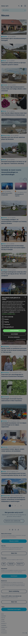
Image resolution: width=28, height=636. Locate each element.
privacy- (5, 312)
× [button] (25, 297)
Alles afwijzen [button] (14, 334)
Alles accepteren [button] (14, 330)
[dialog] (14, 318)
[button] (14, 314)
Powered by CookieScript (21, 339)
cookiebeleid (11, 312)
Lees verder (17, 312)
